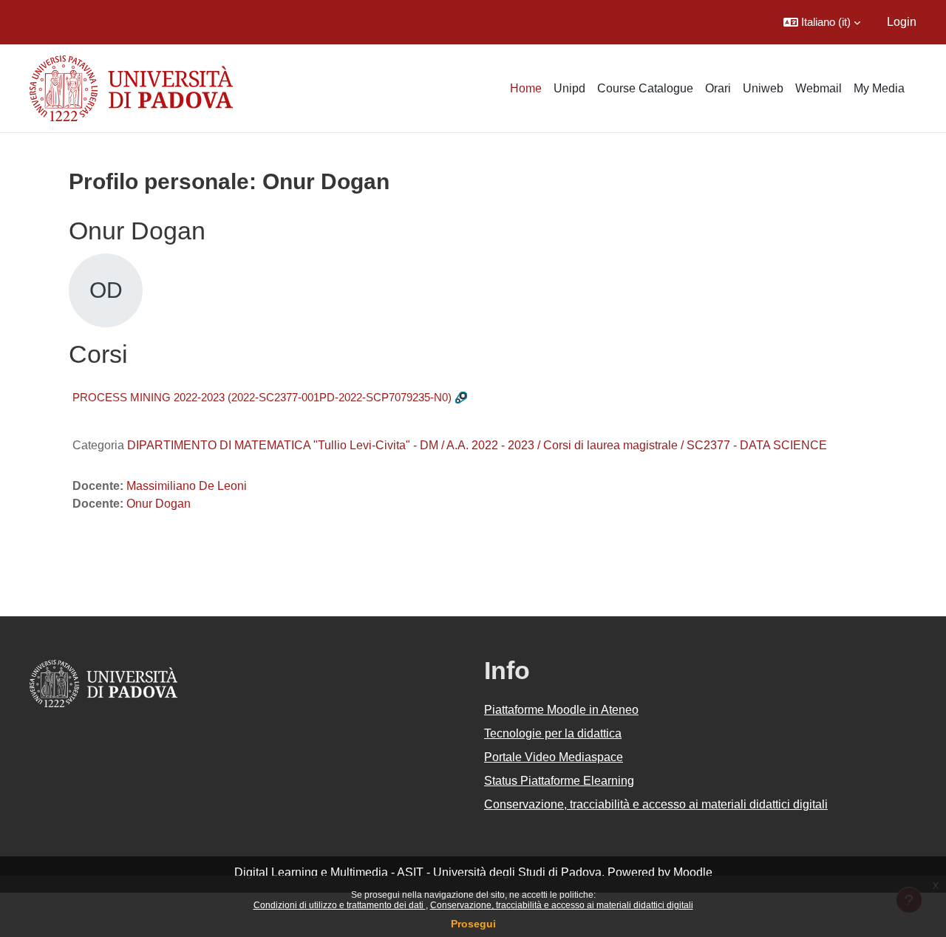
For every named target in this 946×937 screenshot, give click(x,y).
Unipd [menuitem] (569, 88)
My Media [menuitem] (879, 88)
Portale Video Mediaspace (553, 757)
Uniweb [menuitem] (763, 88)
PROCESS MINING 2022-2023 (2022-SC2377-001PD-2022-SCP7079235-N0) (262, 397)
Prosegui (473, 924)
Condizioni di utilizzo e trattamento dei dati (339, 905)
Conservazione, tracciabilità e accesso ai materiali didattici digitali (561, 905)
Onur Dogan (158, 503)
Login (901, 22)
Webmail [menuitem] (818, 88)
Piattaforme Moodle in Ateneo (561, 709)
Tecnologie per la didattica (553, 733)
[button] (822, 22)
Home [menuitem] (526, 88)
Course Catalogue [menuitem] (645, 88)
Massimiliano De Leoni (186, 486)
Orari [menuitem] (718, 88)
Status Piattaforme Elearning (559, 780)
